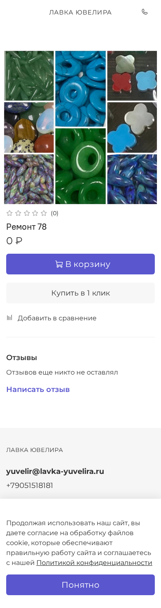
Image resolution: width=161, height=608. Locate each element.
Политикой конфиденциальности (94, 563)
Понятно (80, 585)
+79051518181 (29, 485)
